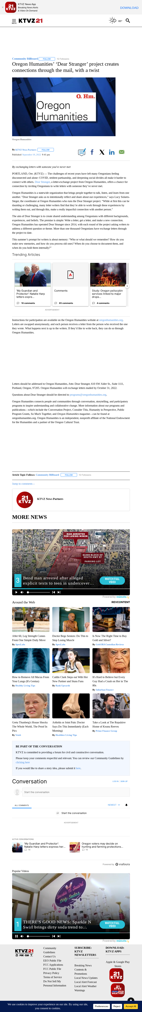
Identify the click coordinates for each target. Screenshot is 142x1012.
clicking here (23, 762)
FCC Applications (53, 964)
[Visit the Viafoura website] (122, 864)
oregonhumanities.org (111, 320)
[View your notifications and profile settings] (126, 804)
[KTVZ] (32, 20)
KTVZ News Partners (25, 149)
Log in (116, 781)
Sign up (124, 781)
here (78, 768)
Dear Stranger (42, 181)
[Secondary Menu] (16, 20)
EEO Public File (52, 960)
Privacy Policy (51, 973)
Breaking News (83, 965)
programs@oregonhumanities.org (88, 394)
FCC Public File (52, 968)
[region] (71, 823)
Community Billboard (47, 475)
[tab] (22, 805)
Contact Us (49, 956)
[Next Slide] (127, 286)
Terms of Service (52, 977)
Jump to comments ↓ (23, 483)
